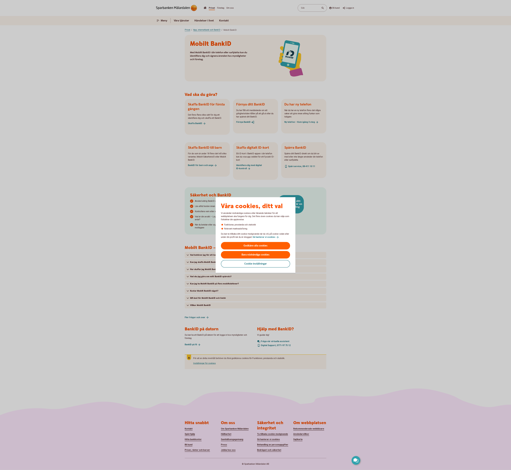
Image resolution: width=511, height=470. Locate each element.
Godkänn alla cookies (255, 245)
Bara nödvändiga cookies (255, 254)
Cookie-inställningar (255, 263)
